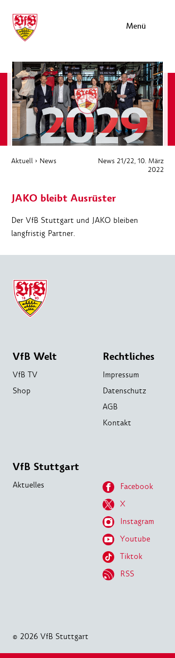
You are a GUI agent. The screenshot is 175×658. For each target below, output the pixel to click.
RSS (127, 574)
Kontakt (117, 423)
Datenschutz (124, 391)
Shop (22, 391)
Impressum (121, 375)
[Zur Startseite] (25, 40)
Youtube (135, 539)
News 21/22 (116, 160)
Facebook (136, 486)
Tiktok (131, 556)
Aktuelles (28, 485)
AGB (110, 407)
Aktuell (22, 160)
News (47, 160)
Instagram (137, 521)
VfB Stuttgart (46, 467)
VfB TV (25, 375)
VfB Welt (35, 357)
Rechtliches (129, 357)
